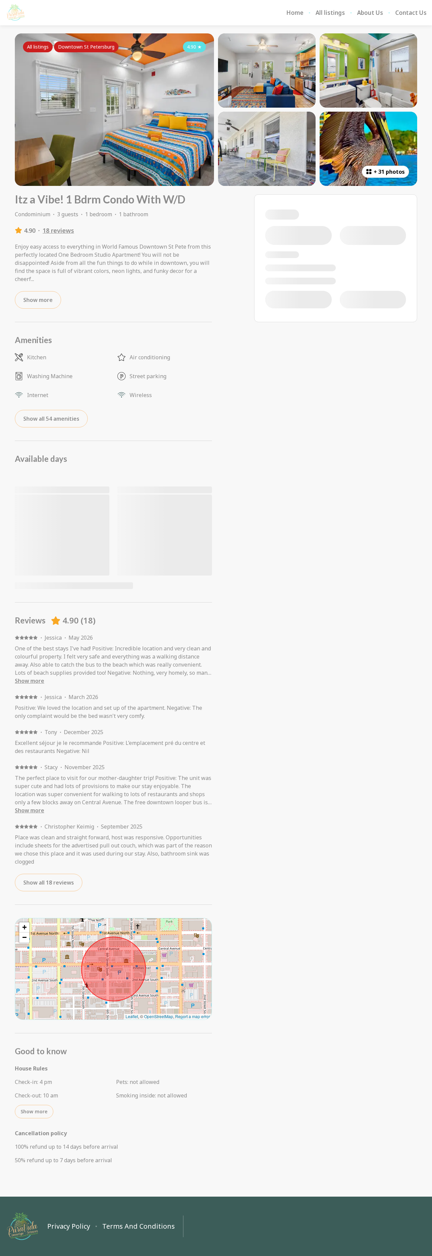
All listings (330, 12)
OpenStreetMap (158, 1016)
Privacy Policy (68, 1226)
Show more (29, 681)
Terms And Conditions (138, 1226)
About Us (370, 12)
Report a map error (192, 1016)
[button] (24, 927)
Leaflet (132, 1016)
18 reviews (58, 230)
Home (294, 12)
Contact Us (411, 12)
